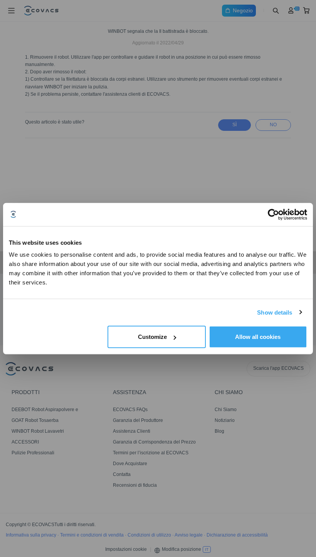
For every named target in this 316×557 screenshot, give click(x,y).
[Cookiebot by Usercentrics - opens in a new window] (273, 214)
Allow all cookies (258, 337)
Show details (274, 312)
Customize (152, 337)
